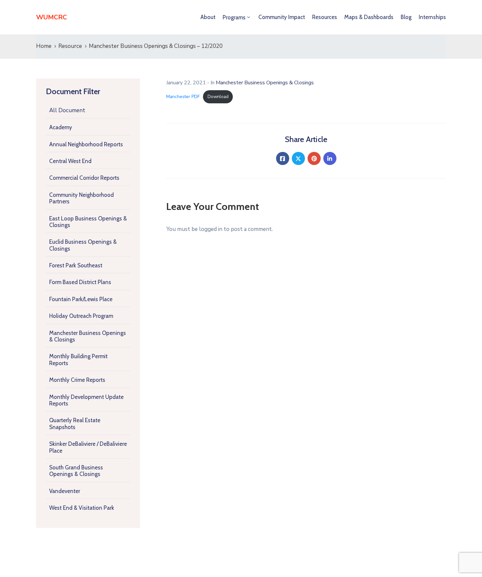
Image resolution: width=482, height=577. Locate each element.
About (207, 17)
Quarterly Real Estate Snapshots (74, 423)
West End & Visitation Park (81, 508)
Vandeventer (64, 491)
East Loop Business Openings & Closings (88, 221)
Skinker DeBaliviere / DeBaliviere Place (88, 447)
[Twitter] (298, 158)
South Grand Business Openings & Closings (76, 470)
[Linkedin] (329, 158)
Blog (406, 17)
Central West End (70, 161)
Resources (324, 17)
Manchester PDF (183, 96)
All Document (67, 110)
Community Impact (281, 17)
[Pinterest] (314, 158)
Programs (234, 17)
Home (43, 46)
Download (218, 96)
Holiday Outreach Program (81, 316)
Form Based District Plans (80, 282)
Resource (70, 46)
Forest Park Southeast (75, 265)
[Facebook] (282, 158)
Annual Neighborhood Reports (86, 144)
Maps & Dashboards (368, 17)
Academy (60, 127)
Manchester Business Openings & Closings (87, 336)
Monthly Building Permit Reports (78, 359)
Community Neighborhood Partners (81, 198)
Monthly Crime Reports (77, 380)
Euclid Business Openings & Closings (83, 245)
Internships (432, 17)
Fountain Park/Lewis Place (80, 299)
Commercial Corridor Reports (84, 178)
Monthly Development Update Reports (86, 400)
